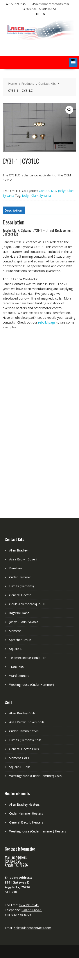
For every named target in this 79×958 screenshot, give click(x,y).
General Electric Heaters (26, 822)
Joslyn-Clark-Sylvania (36, 195)
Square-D (16, 649)
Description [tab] (13, 210)
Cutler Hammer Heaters (26, 813)
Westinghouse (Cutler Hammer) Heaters (37, 831)
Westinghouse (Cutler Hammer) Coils (35, 776)
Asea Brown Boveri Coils (26, 722)
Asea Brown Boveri (23, 559)
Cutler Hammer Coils (24, 731)
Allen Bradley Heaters (24, 804)
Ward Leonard (19, 676)
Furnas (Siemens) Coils (25, 740)
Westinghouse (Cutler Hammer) (31, 684)
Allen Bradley (18, 550)
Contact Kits (47, 191)
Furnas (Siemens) (21, 586)
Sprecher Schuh (20, 640)
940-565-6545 (32, 910)
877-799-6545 (29, 905)
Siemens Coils (19, 758)
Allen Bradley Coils (22, 713)
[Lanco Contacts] (39, 39)
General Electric (20, 595)
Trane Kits (16, 667)
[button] (73, 62)
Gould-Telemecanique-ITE (27, 604)
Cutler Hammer (20, 577)
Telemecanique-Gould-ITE (27, 658)
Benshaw (15, 568)
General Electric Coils (24, 749)
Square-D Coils (19, 767)
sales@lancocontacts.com (32, 928)
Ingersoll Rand (19, 613)
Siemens (15, 631)
